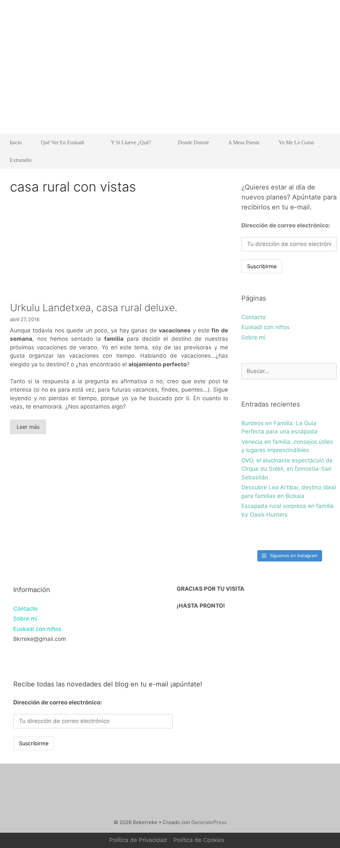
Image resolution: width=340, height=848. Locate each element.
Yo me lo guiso (296, 142)
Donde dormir (193, 142)
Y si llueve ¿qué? (131, 142)
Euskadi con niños (265, 327)
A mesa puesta (243, 142)
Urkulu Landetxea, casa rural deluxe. (93, 307)
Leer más (28, 427)
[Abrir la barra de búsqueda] (327, 160)
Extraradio (21, 160)
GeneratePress (209, 822)
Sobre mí (253, 337)
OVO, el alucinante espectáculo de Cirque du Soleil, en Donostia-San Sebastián (287, 469)
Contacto (253, 317)
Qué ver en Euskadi (62, 142)
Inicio (16, 142)
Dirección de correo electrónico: (285, 225)
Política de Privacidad (138, 840)
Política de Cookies (199, 840)
